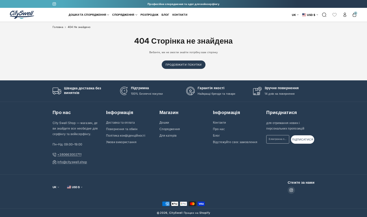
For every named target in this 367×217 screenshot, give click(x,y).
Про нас (62, 112)
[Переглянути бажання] (334, 15)
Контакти (219, 122)
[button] (89, 14)
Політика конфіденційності (125, 135)
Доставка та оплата (120, 122)
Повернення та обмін (122, 129)
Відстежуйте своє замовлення (235, 142)
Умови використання (121, 142)
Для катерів (168, 135)
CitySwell (176, 212)
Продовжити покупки (184, 64)
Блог (216, 135)
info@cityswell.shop (72, 162)
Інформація (119, 112)
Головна (58, 27)
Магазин (169, 112)
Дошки (164, 122)
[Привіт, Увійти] (345, 14)
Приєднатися (281, 112)
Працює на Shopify (197, 212)
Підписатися (302, 139)
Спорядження (169, 129)
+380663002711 (69, 154)
